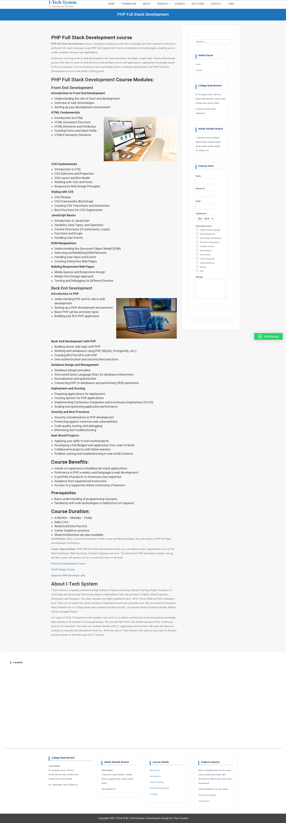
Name (198, 176)
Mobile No (200, 189)
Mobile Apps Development (211, 238)
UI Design (154, 794)
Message (199, 277)
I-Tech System (204, 801)
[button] (268, 336)
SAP (201, 271)
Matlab (203, 267)
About (147, 3)
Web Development (207, 234)
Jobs (231, 3)
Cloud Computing (207, 259)
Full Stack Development (209, 242)
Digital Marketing (207, 263)
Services (162, 3)
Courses (179, 3)
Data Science (205, 254)
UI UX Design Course (62, 569)
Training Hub (128, 3)
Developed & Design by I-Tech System (167, 818)
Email (199, 201)
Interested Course (204, 226)
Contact (216, 3)
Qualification (201, 213)
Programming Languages (210, 230)
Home (111, 3)
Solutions (197, 3)
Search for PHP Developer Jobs (68, 575)
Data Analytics (206, 250)
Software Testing (207, 246)
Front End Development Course (68, 563)
